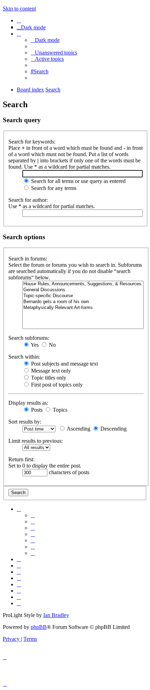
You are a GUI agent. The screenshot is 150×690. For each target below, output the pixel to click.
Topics (59, 410)
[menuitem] (19, 20)
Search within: (24, 357)
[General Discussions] (83, 290)
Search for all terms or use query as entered (78, 181)
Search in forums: (27, 259)
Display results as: (28, 403)
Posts (36, 410)
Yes (34, 345)
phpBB (39, 627)
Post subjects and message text (64, 364)
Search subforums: (28, 338)
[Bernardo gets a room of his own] (83, 302)
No (51, 345)
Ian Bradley (56, 615)
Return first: (21, 459)
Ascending (78, 429)
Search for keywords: (31, 142)
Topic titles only (48, 378)
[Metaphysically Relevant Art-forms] (83, 308)
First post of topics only (56, 385)
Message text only (50, 371)
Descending (113, 429)
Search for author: (28, 200)
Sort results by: (24, 422)
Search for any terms (53, 188)
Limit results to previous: (35, 441)
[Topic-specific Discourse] (83, 296)
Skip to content (19, 9)
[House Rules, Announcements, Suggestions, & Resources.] (83, 284)
